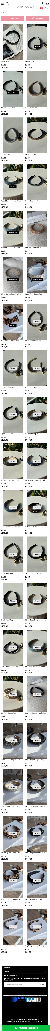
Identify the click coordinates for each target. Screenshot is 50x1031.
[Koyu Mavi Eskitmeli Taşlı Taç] (13, 182)
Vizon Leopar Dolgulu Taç (11, 946)
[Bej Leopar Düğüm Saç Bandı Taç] (13, 322)
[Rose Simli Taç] (37, 89)
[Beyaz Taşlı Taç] (37, 42)
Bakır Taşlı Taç (6, 61)
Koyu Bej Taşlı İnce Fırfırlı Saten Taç (11, 853)
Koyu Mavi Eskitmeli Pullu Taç (35, 480)
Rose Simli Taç (31, 108)
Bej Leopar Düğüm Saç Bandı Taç (11, 340)
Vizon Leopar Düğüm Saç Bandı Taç (11, 899)
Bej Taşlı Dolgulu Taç (33, 247)
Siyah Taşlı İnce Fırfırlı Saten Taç (35, 853)
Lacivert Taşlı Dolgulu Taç (35, 713)
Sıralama (14, 18)
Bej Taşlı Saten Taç (8, 713)
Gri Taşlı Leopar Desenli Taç (35, 434)
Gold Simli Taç (31, 387)
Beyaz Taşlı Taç (31, 61)
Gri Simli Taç (6, 154)
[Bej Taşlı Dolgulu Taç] (37, 229)
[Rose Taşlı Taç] (37, 135)
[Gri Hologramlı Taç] (37, 182)
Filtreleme (39, 18)
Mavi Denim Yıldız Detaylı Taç (11, 666)
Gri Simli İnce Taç (8, 387)
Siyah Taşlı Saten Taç (33, 899)
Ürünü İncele (18, 46)
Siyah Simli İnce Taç (33, 573)
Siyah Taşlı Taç (7, 434)
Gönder (41, 984)
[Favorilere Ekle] (13, 46)
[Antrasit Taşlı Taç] (13, 89)
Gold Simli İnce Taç (9, 573)
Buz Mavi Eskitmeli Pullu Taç (35, 666)
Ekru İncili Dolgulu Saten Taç (11, 806)
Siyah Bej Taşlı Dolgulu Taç (35, 806)
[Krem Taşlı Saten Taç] (37, 275)
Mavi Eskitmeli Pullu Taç (10, 527)
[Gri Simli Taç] (13, 135)
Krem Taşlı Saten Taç (33, 294)
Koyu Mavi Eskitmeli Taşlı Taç (11, 201)
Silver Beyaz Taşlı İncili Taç (11, 294)
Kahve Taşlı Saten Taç (34, 527)
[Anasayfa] (3, 12)
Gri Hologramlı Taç (32, 201)
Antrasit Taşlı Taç (8, 108)
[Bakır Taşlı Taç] (13, 42)
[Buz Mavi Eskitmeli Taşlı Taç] (13, 229)
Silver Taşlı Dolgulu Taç (10, 759)
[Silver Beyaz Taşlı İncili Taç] (13, 275)
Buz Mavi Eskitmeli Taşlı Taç (11, 247)
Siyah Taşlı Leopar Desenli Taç (35, 620)
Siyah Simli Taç (7, 620)
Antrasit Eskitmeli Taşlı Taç (11, 480)
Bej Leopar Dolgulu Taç (34, 946)
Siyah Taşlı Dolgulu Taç (34, 759)
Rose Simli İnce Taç (33, 340)
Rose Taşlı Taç (31, 154)
